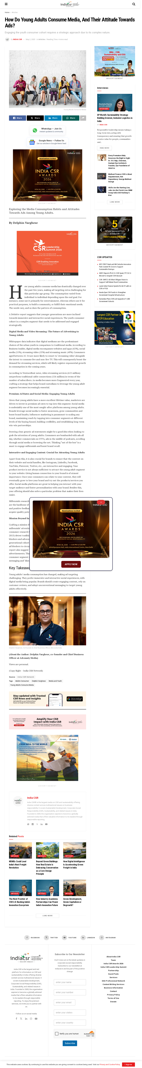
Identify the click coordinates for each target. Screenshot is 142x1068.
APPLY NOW (71, 564)
